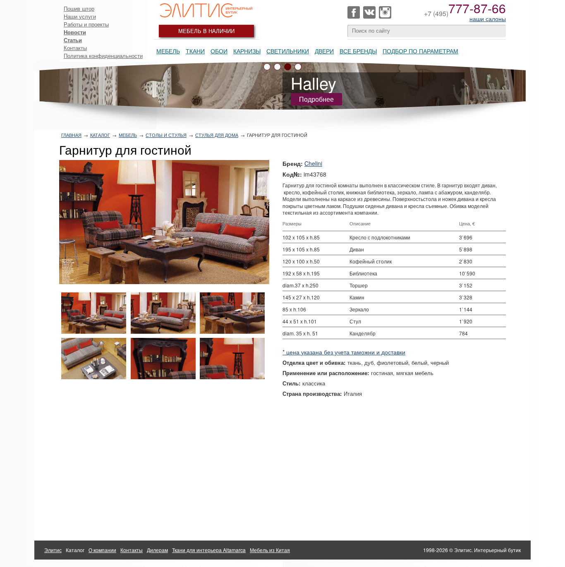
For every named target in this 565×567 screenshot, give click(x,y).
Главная (71, 135)
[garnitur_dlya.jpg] (164, 222)
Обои (219, 51)
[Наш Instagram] (385, 12)
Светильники (287, 51)
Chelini (313, 163)
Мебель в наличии (206, 31)
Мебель (168, 51)
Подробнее (316, 99)
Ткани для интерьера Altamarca (209, 549)
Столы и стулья (166, 135)
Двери (324, 51)
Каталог (100, 135)
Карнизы (247, 51)
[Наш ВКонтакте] (369, 12)
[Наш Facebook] (353, 12)
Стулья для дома (216, 135)
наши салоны (487, 18)
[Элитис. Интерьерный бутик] (206, 10)
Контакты (75, 48)
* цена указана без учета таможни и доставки (343, 352)
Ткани (195, 51)
